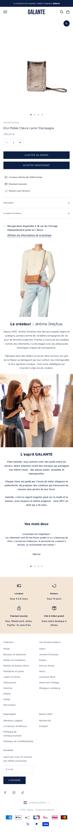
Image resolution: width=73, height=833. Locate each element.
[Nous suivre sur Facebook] (5, 792)
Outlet (6, 699)
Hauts (6, 648)
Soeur (42, 648)
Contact (43, 726)
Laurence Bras (47, 676)
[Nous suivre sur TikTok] (22, 792)
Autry (42, 671)
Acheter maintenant (36, 165)
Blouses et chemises (14, 654)
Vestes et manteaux (14, 659)
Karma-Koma (46, 665)
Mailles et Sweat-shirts (16, 665)
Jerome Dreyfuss (48, 654)
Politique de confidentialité (18, 741)
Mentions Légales (13, 720)
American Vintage (49, 682)
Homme (7, 688)
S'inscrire (14, 780)
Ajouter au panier (36, 155)
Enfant (7, 693)
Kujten (42, 659)
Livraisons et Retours (15, 726)
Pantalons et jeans (13, 671)
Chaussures (9, 682)
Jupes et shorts (11, 676)
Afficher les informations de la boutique (29, 235)
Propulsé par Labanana (44, 810)
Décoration (9, 704)
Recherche (45, 720)
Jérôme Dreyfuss (11, 122)
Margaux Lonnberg (49, 688)
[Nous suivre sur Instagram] (14, 792)
